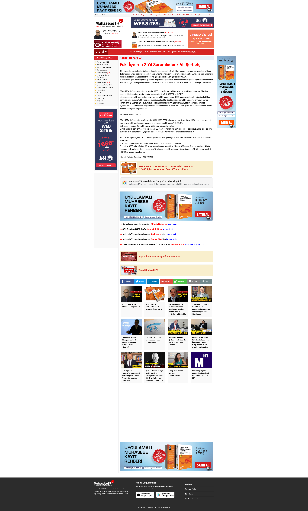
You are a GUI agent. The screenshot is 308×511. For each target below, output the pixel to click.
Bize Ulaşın (209, 15)
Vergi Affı (100, 101)
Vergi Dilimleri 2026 (160, 15)
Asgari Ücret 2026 (146, 15)
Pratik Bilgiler (101, 90)
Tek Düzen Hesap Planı (104, 95)
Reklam (201, 15)
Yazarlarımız (101, 103)
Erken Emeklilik (104, 73)
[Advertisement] (106, 210)
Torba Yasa (100, 98)
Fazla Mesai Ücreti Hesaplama (103, 76)
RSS (187, 15)
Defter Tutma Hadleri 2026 (176, 15)
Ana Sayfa (136, 15)
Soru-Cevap (100, 93)
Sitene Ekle (194, 15)
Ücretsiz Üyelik (190, 489)
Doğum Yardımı (102, 70)
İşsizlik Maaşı (103, 82)
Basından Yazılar (102, 65)
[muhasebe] (109, 27)
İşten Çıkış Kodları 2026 (104, 85)
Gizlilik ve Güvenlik (192, 499)
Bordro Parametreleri (104, 67)
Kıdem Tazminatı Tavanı (105, 87)
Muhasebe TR (142, 507)
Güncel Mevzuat (102, 80)
